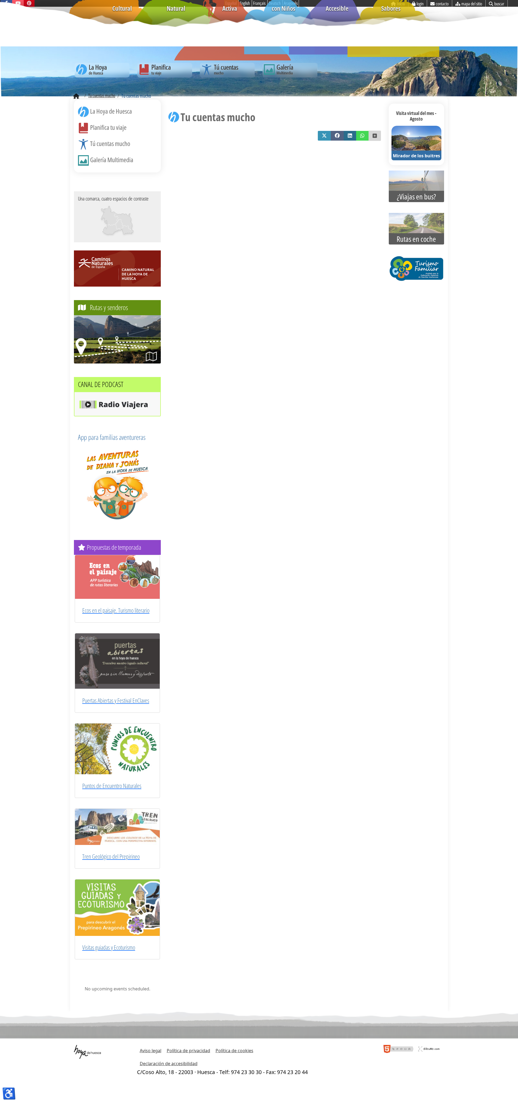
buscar (499, 4)
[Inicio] (76, 96)
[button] (324, 135)
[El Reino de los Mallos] (110, 216)
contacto (442, 4)
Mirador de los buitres (416, 156)
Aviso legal (150, 1051)
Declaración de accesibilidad (168, 1064)
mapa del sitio (471, 4)
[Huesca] (118, 224)
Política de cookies (234, 1051)
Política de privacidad (188, 1051)
